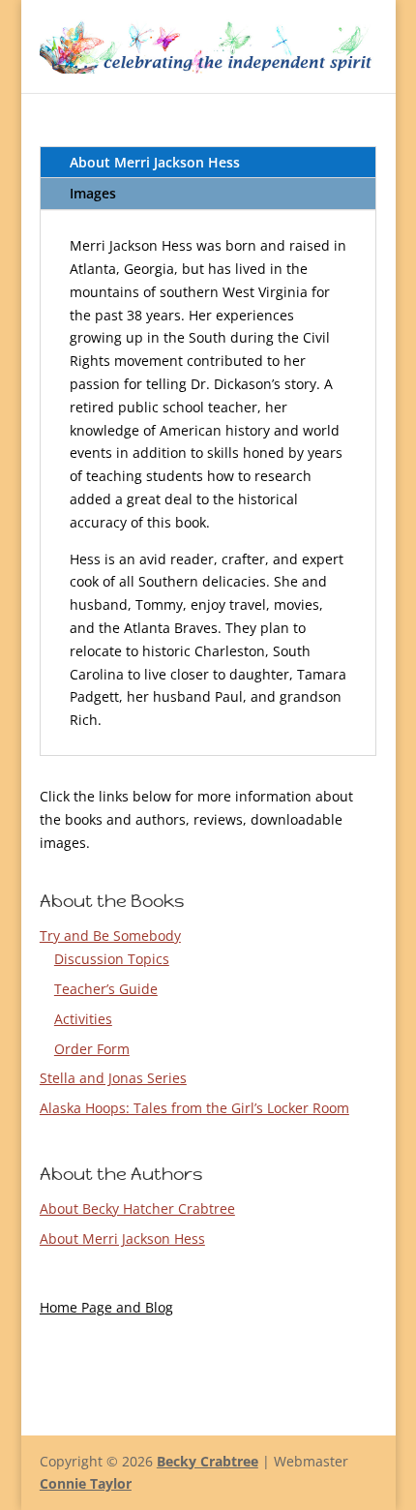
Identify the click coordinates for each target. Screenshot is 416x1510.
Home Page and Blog (106, 1307)
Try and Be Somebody (110, 935)
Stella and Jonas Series (113, 1078)
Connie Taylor (86, 1483)
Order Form (92, 1049)
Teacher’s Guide (106, 989)
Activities (83, 1019)
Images (93, 193)
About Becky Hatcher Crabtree (137, 1208)
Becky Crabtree (207, 1461)
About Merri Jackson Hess (155, 162)
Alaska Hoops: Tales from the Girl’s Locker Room (194, 1108)
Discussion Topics (111, 959)
